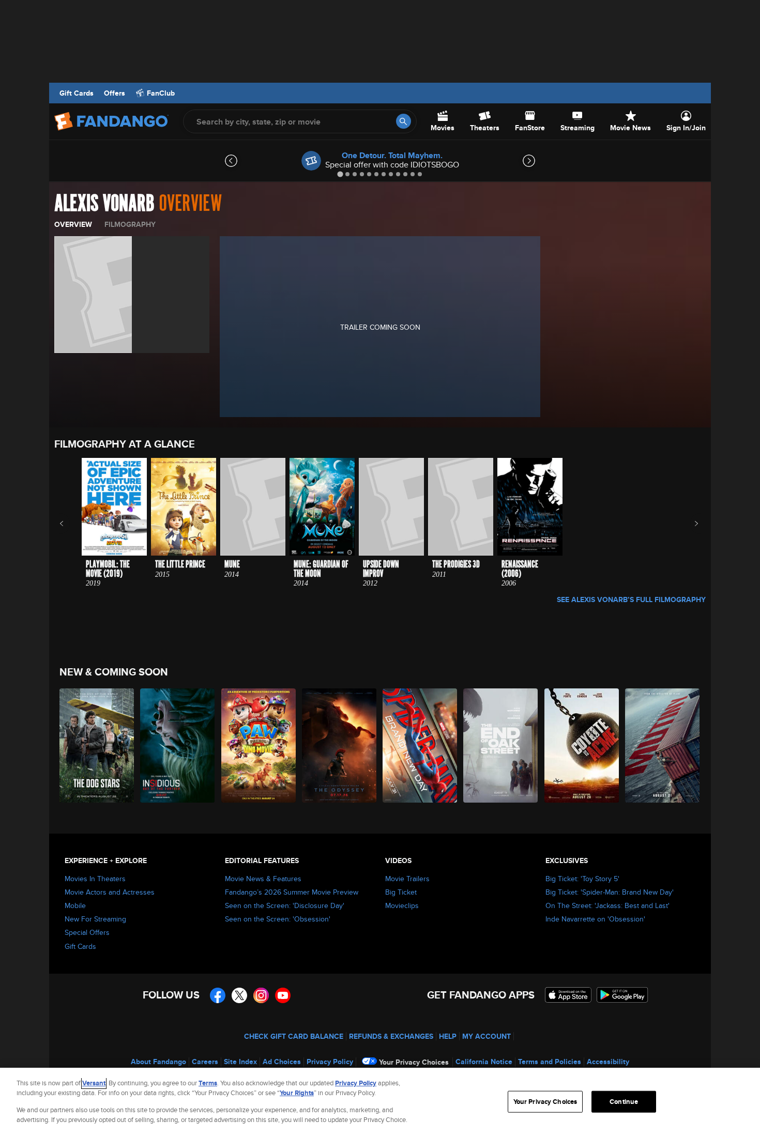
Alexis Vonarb (104, 204)
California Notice (483, 1061)
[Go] (403, 121)
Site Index (240, 1061)
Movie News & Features (263, 878)
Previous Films (70, 523)
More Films (689, 523)
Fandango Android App (622, 995)
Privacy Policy (330, 1061)
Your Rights (297, 1093)
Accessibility (608, 1061)
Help (448, 1036)
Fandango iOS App (568, 995)
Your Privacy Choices (414, 1062)
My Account (486, 1036)
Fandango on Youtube (283, 995)
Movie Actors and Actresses (110, 892)
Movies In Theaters (95, 878)
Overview (73, 224)
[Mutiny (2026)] (663, 745)
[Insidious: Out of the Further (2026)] (178, 745)
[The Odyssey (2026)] (339, 745)
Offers (114, 93)
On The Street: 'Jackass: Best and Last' (607, 905)
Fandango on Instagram (261, 995)
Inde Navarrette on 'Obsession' (595, 919)
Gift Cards (76, 93)
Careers (205, 1061)
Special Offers (87, 932)
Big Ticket (401, 892)
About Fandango (158, 1061)
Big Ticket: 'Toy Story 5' (582, 878)
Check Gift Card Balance (293, 1036)
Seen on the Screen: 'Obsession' (277, 919)
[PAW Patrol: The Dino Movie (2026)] (259, 745)
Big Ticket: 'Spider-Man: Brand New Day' (609, 892)
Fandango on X (239, 995)
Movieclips (402, 905)
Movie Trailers (407, 878)
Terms (208, 1083)
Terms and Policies (549, 1061)
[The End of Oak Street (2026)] (501, 745)
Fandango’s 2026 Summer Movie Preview (291, 892)
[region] (380, 1102)
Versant (93, 1083)
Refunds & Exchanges (391, 1036)
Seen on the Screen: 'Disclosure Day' (284, 905)
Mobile (75, 905)
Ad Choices (282, 1061)
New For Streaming (95, 919)
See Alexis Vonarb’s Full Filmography (631, 599)
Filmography (130, 224)
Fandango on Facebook (217, 995)
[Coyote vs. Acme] (582, 745)
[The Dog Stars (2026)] (97, 745)
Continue (624, 1102)
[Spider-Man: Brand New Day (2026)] (420, 745)
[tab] (340, 174)
